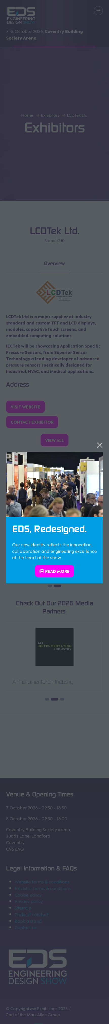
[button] (99, 445)
